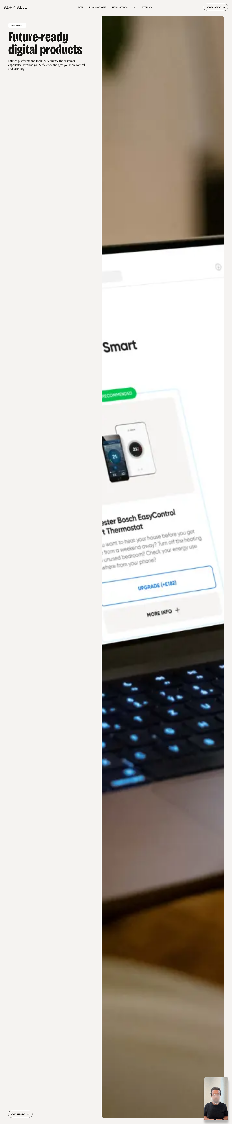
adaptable (30, 7)
